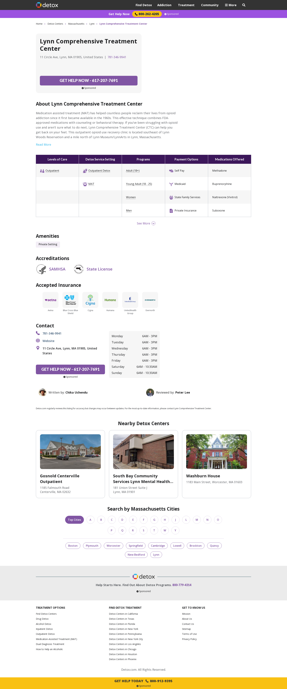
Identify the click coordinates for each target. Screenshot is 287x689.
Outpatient (52, 170)
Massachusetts (76, 23)
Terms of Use (189, 633)
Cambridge (158, 546)
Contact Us (188, 623)
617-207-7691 (89, 80)
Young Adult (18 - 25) (139, 184)
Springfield (136, 546)
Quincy (214, 546)
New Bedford (136, 554)
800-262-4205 (149, 14)
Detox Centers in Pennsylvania (125, 633)
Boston (73, 546)
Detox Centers (55, 23)
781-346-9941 (117, 57)
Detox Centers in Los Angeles (125, 644)
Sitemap (186, 628)
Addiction (164, 5)
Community (209, 5)
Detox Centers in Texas (121, 618)
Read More (43, 144)
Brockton (196, 546)
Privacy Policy (189, 639)
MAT (91, 184)
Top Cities (74, 520)
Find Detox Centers (46, 613)
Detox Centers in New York (123, 628)
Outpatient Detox (99, 170)
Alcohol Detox (43, 623)
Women (131, 197)
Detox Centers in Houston (123, 654)
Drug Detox (42, 618)
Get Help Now (119, 14)
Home (39, 23)
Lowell (177, 546)
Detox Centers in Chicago (122, 649)
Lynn (92, 23)
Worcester (113, 546)
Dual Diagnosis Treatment (50, 644)
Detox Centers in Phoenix (122, 659)
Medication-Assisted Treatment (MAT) (56, 639)
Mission (186, 613)
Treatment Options (50, 608)
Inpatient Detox (44, 628)
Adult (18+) (133, 170)
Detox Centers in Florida (122, 623)
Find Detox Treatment (125, 608)
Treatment (186, 5)
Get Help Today (143, 681)
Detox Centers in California (123, 613)
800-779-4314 (181, 585)
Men (129, 210)
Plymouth (92, 546)
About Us (187, 618)
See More (143, 223)
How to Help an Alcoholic (49, 649)
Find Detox (144, 5)
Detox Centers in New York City (126, 639)
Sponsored (173, 14)
